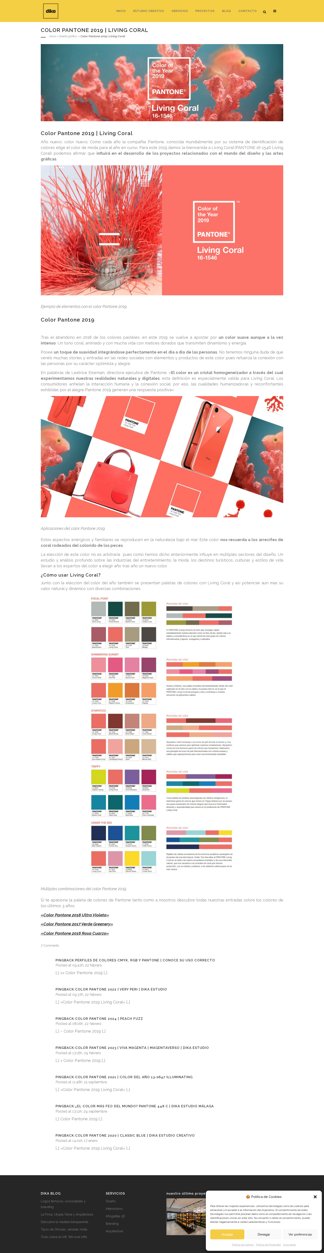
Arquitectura (114, 1231)
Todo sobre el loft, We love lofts (64, 1237)
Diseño (111, 1201)
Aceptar (227, 1234)
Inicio (52, 36)
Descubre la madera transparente (64, 1222)
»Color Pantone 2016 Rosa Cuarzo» (75, 933)
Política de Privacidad (268, 1244)
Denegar (264, 1234)
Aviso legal (289, 1244)
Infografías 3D (115, 1216)
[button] (315, 1197)
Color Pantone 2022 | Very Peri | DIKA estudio (121, 989)
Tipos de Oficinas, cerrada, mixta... (65, 1229)
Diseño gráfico (68, 36)
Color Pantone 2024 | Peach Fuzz (109, 1019)
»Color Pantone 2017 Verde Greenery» (77, 924)
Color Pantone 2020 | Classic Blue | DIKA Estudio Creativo (135, 1136)
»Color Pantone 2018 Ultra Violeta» (75, 914)
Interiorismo (114, 1208)
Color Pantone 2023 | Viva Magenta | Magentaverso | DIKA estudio (142, 1048)
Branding (112, 1223)
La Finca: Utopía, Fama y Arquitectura (67, 1214)
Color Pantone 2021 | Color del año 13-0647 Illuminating (134, 1077)
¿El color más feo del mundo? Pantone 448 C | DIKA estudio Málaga (144, 1106)
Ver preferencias (300, 1234)
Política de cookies (243, 1244)
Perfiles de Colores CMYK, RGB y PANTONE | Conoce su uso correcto (145, 960)
